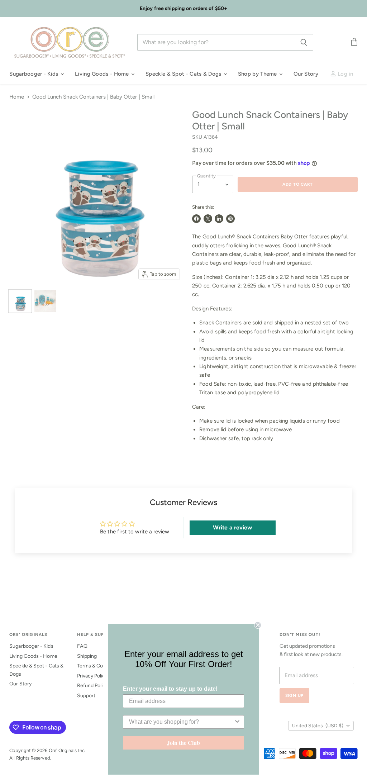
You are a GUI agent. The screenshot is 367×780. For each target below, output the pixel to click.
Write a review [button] (232, 527)
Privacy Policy (92, 676)
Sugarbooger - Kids (34, 74)
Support (86, 696)
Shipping (87, 656)
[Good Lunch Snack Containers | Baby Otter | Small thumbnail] (20, 301)
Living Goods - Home (102, 74)
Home (16, 97)
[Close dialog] (257, 625)
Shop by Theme (258, 74)
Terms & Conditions (99, 666)
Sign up (294, 695)
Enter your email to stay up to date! (170, 689)
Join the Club (183, 742)
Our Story (306, 74)
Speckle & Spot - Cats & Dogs (184, 74)
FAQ (82, 646)
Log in (344, 74)
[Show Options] (237, 721)
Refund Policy (92, 685)
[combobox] (181, 721)
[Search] (303, 42)
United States (317, 726)
